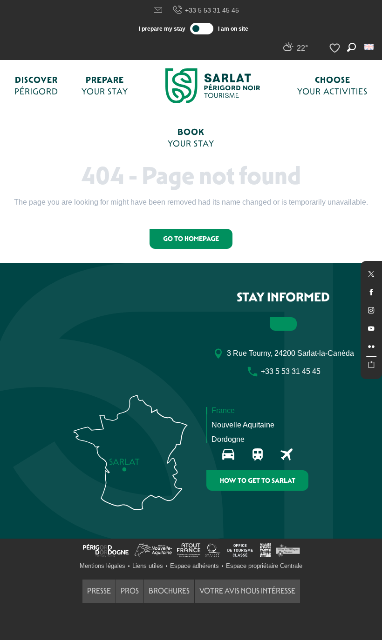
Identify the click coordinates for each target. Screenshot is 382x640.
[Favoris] (335, 48)
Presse (99, 591)
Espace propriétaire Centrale (264, 565)
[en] (370, 46)
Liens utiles (147, 565)
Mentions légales (102, 565)
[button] (370, 46)
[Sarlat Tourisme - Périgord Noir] (212, 85)
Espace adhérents (194, 565)
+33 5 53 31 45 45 (212, 10)
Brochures (169, 591)
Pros (130, 591)
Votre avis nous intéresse (247, 591)
